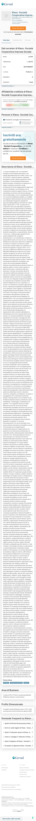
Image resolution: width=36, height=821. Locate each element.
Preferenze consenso (25, 776)
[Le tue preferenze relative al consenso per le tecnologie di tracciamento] (33, 818)
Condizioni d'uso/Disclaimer (27, 770)
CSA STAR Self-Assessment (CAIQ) (10, 785)
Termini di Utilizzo (24, 767)
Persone (28, 40)
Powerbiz (3, 770)
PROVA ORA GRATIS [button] (18, 28)
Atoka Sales (4, 767)
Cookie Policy (23, 772)
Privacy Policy (23, 774)
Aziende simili (17, 40)
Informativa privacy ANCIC (8, 787)
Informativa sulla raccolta (11, 819)
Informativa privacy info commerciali (11, 789)
